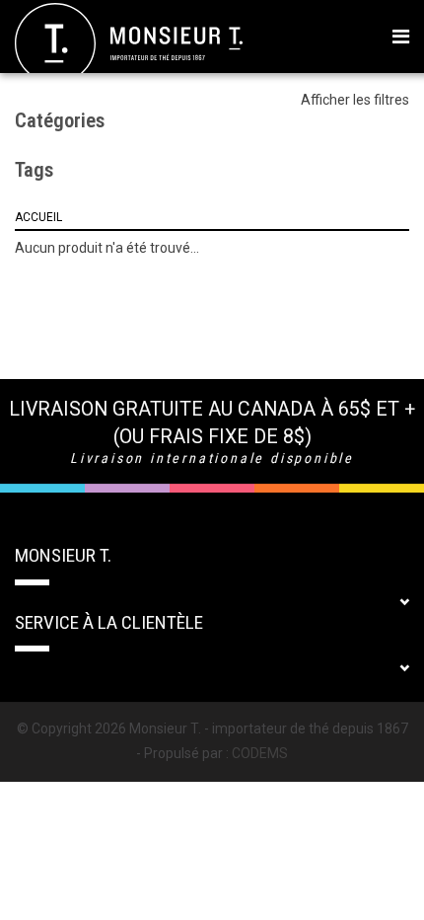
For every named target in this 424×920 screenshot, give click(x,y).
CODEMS (260, 753)
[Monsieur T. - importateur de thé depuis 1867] (129, 42)
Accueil (38, 217)
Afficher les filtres (355, 100)
